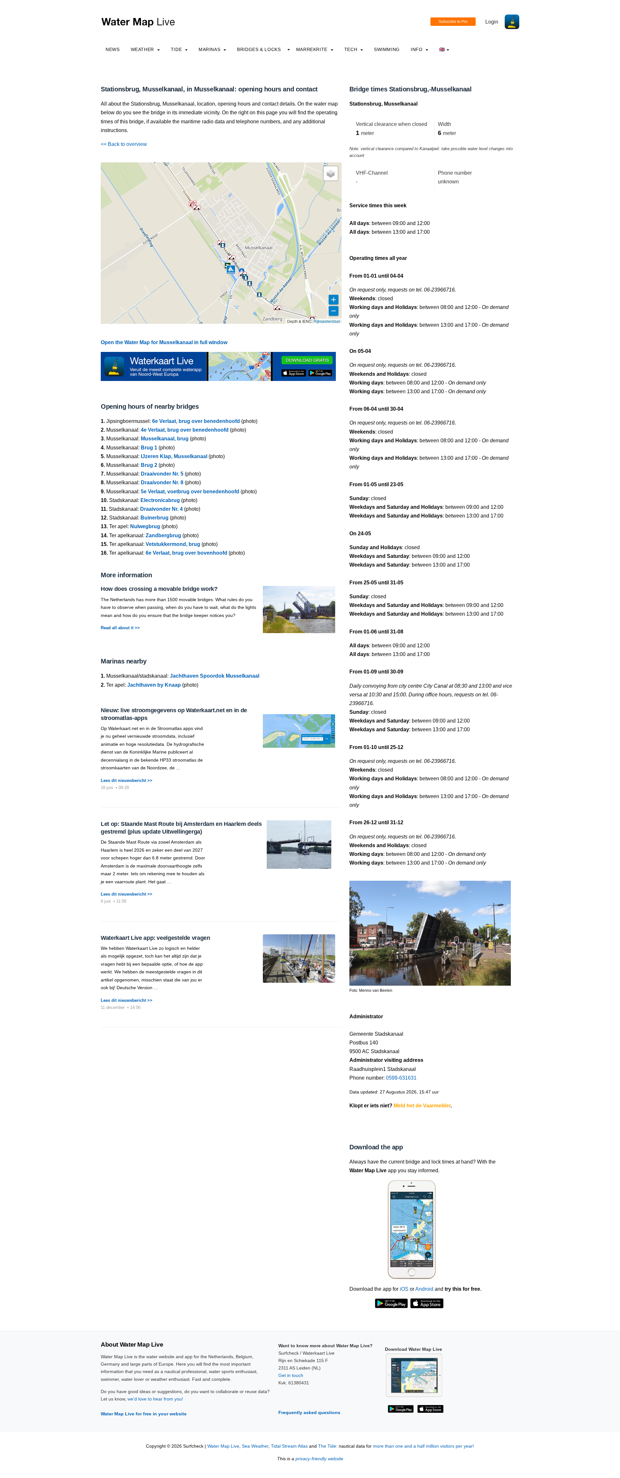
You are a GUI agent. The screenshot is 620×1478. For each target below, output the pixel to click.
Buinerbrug (154, 517)
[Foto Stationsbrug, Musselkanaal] (430, 930)
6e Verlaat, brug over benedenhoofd (196, 421)
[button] (277, 308)
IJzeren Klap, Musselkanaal (174, 456)
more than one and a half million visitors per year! (423, 1446)
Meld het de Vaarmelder (422, 1105)
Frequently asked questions (309, 1412)
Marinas (210, 49)
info (417, 49)
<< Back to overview (124, 144)
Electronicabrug (160, 500)
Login (491, 22)
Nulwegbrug (145, 526)
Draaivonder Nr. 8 (162, 482)
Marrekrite (312, 49)
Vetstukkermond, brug (173, 544)
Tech (351, 49)
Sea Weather (255, 1446)
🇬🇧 (442, 49)
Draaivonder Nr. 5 (162, 474)
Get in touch (290, 1375)
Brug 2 (149, 465)
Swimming (387, 49)
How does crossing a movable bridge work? (159, 589)
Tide (177, 49)
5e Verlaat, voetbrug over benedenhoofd (190, 491)
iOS (404, 1289)
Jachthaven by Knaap (154, 685)
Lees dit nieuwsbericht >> (126, 780)
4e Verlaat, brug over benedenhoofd (185, 430)
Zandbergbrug (163, 535)
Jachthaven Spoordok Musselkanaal (214, 676)
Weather (143, 49)
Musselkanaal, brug (165, 438)
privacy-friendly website (319, 1458)
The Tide (327, 1446)
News (113, 49)
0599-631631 (401, 1078)
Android (424, 1289)
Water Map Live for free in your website (144, 1413)
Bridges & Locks (259, 49)
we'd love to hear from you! (155, 1398)
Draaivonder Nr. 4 (161, 509)
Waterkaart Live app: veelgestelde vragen (155, 938)
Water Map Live (223, 1446)
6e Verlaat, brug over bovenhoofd (186, 553)
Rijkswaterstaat (327, 321)
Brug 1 (149, 447)
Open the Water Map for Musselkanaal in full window (164, 342)
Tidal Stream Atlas (289, 1446)
